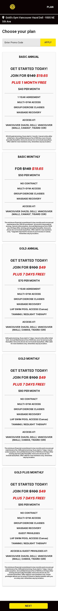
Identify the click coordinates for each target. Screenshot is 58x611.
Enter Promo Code (14, 42)
